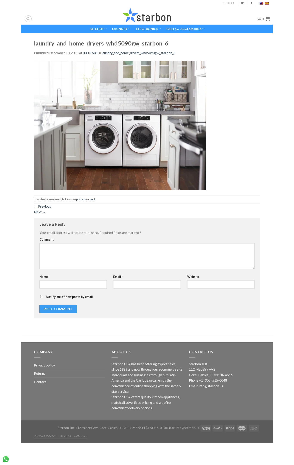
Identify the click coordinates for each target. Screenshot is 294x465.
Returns (39, 373)
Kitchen (97, 29)
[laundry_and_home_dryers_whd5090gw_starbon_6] (120, 125)
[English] (261, 3)
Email (118, 277)
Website (193, 277)
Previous (42, 206)
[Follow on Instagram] (228, 3)
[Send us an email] (232, 3)
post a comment (85, 199)
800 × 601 (90, 53)
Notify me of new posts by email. (69, 297)
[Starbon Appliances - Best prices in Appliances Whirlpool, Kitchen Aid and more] (147, 15)
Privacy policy (44, 365)
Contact (40, 382)
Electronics (147, 29)
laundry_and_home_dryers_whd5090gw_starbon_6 (138, 53)
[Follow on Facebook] (224, 3)
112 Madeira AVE (202, 369)
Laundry (120, 29)
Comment (46, 239)
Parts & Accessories (183, 29)
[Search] (28, 18)
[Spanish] (267, 3)
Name (44, 277)
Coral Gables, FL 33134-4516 (211, 375)
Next (40, 212)
